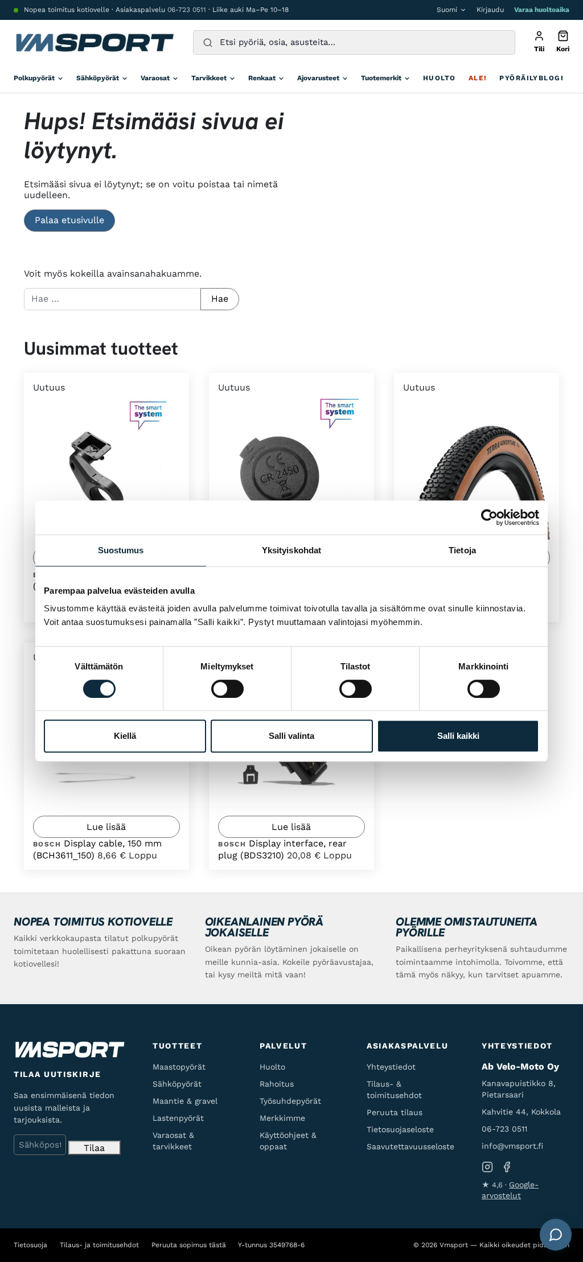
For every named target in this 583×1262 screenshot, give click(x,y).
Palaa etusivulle (69, 220)
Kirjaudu (490, 10)
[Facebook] (506, 1167)
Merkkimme (282, 1118)
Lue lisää (106, 826)
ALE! (478, 78)
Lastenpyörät (178, 1118)
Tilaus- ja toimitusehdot (99, 1245)
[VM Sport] (94, 42)
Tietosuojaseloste (400, 1129)
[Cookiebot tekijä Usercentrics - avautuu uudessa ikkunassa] (489, 517)
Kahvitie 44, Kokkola (521, 1111)
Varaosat (155, 78)
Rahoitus (277, 1083)
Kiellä (125, 736)
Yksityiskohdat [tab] (291, 550)
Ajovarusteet (318, 78)
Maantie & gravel (185, 1100)
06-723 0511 (186, 10)
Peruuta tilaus (394, 1112)
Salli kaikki (458, 736)
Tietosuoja (30, 1245)
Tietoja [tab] (462, 550)
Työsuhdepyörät (290, 1100)
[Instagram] (487, 1167)
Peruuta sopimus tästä (188, 1245)
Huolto (439, 78)
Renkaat (262, 78)
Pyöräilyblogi (531, 78)
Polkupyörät (34, 78)
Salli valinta (291, 736)
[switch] (227, 689)
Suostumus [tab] (121, 550)
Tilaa (94, 1147)
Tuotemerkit (381, 78)
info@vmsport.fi (512, 1145)
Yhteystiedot (391, 1066)
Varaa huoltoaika (541, 10)
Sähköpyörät (97, 78)
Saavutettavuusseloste (410, 1146)
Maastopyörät (179, 1066)
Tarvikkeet (209, 78)
